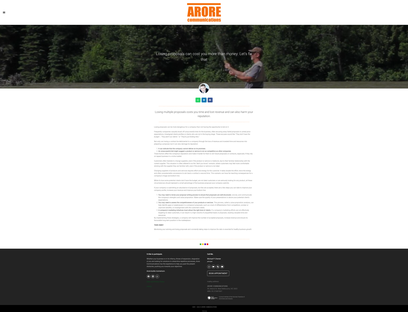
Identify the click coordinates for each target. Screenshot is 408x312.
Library (149, 286)
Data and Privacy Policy (155, 282)
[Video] (213, 267)
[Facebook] (148, 276)
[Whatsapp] (209, 267)
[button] (4, 12)
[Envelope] (222, 267)
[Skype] (218, 267)
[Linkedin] (153, 276)
